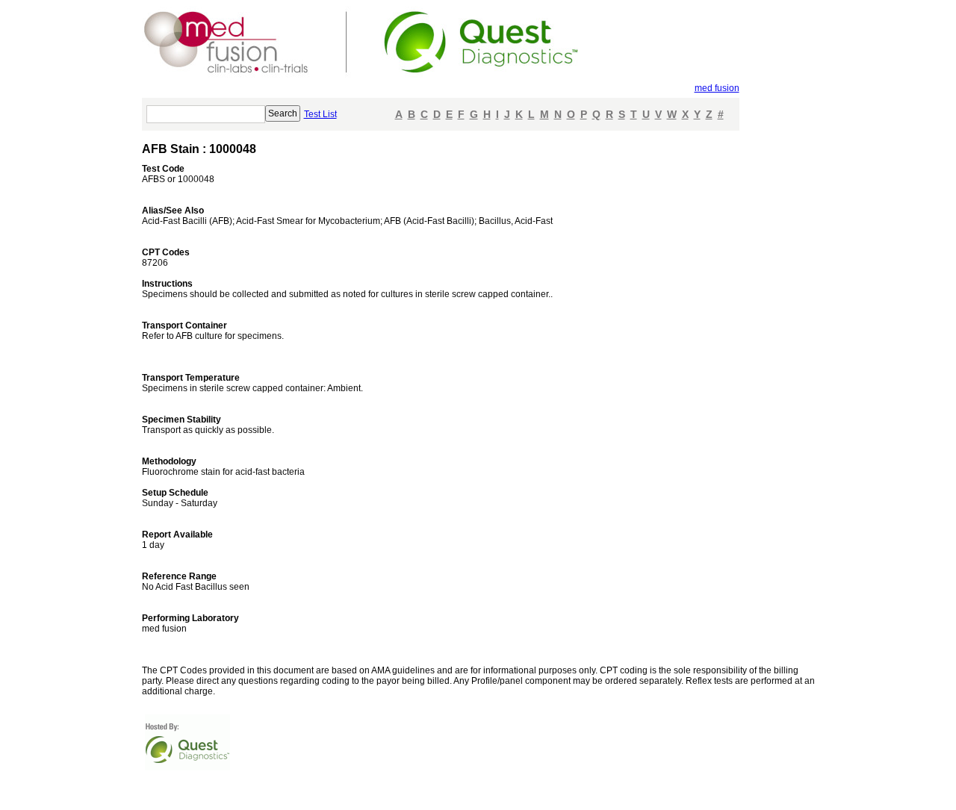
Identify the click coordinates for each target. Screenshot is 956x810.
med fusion (717, 88)
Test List (320, 114)
